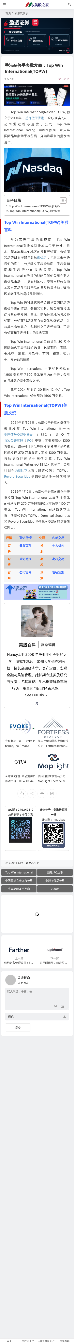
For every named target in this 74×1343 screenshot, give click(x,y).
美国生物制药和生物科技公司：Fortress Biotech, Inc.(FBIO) (53, 745)
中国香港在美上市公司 (19, 880)
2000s (55, 888)
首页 (8, 13)
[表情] (55, 1006)
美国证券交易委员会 (18, 435)
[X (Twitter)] (37, 703)
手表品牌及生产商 (19, 888)
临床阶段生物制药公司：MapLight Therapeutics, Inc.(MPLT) (53, 781)
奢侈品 (42, 258)
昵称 (11, 1016)
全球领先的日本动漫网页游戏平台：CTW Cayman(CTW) (20, 781)
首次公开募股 (13, 440)
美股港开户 (28, 1340)
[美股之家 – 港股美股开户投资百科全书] (37, 5)
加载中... (13, 923)
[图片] (62, 1006)
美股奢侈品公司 (55, 880)
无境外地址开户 (46, 1340)
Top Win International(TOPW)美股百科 (34, 206)
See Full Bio (34, 695)
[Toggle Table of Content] (61, 200)
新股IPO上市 (55, 872)
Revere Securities (17, 476)
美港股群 (64, 1340)
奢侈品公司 (32, 863)
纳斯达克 (21, 470)
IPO (29, 440)
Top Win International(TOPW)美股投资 (34, 211)
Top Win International (19, 872)
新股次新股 (21, 13)
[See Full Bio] (46, 695)
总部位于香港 (34, 118)
